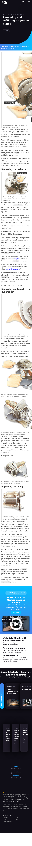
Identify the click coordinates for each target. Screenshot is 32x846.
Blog (17, 819)
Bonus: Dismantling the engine (12, 691)
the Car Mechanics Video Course (13, 800)
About (17, 817)
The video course (2, 700)
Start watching (7, 665)
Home (5, 14)
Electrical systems (16, 14)
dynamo (6, 30)
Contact (5, 817)
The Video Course (7, 46)
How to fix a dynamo (12, 269)
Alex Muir (18, 796)
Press (4, 819)
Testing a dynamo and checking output (10, 735)
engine (16, 258)
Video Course (7, 821)
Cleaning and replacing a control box (18, 734)
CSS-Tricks (12, 806)
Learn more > (16, 612)
